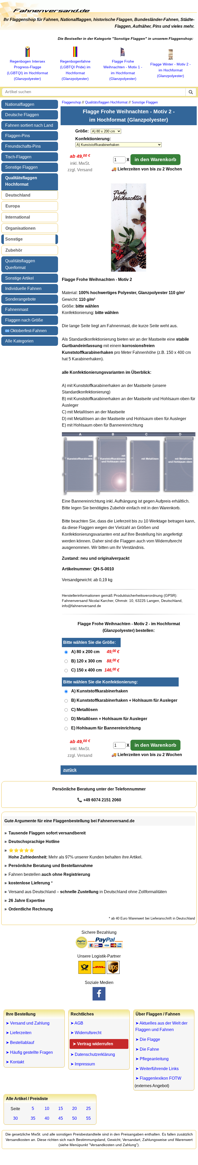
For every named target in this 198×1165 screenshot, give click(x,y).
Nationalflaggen (19, 104)
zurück (70, 770)
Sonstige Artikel (19, 278)
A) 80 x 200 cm (85, 651)
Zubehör (13, 250)
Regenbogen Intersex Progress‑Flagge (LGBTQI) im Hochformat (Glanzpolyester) (27, 70)
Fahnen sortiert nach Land (29, 125)
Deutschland (17, 195)
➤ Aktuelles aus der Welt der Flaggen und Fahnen (161, 1026)
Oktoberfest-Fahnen (28, 330)
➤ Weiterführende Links (157, 1068)
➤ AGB (76, 1023)
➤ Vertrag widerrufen (93, 1044)
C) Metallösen (84, 709)
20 (74, 1108)
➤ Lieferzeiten (18, 1032)
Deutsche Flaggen (22, 115)
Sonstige (14, 239)
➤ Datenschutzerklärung (92, 1054)
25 (88, 1108)
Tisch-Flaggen (18, 157)
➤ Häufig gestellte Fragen (29, 1052)
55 (88, 1118)
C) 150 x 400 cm (86, 670)
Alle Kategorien (19, 341)
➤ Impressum (82, 1064)
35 (33, 1118)
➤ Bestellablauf (20, 1042)
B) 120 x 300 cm (86, 661)
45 (60, 1118)
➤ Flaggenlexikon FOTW (158, 1078)
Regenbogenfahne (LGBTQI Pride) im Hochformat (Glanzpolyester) (75, 70)
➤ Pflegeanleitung (152, 1059)
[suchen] (190, 92)
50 (74, 1118)
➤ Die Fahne (147, 1049)
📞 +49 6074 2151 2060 (99, 800)
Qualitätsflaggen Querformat (20, 264)
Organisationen (20, 228)
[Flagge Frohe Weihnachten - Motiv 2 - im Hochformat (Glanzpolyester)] (128, 270)
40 (47, 1118)
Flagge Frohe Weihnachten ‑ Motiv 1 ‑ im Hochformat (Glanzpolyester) (122, 70)
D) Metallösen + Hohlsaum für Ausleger (109, 718)
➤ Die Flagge (147, 1039)
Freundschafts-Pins (23, 146)
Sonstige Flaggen (21, 167)
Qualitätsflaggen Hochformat (21, 181)
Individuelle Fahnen (23, 288)
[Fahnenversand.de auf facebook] (99, 993)
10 (47, 1108)
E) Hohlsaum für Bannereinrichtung (106, 728)
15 (60, 1108)
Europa (12, 206)
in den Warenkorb (155, 159)
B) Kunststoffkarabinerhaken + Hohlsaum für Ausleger (124, 700)
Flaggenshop (71, 102)
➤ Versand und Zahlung (28, 1023)
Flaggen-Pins (17, 135)
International (17, 217)
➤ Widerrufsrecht (85, 1032)
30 (15, 1118)
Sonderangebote (20, 299)
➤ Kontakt (15, 1062)
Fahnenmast (16, 309)
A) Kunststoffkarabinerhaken (99, 691)
